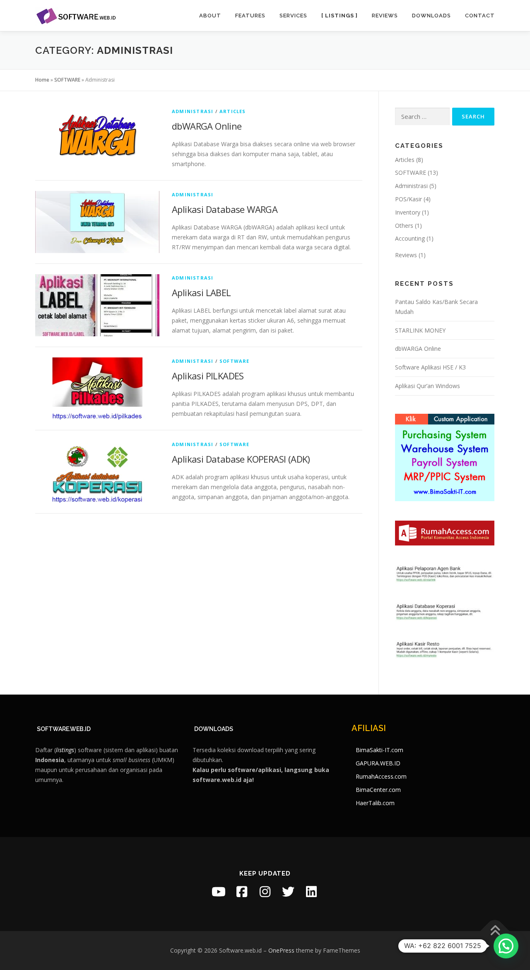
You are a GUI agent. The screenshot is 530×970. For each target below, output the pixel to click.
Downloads (431, 15)
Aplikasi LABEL (201, 292)
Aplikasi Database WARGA (224, 209)
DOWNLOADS (213, 729)
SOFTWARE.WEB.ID (64, 729)
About (210, 15)
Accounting (410, 238)
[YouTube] (218, 892)
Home (42, 79)
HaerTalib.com (375, 803)
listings (65, 750)
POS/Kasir (408, 199)
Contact (480, 15)
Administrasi (192, 111)
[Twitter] (288, 892)
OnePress (281, 950)
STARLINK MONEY (420, 330)
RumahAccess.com (381, 776)
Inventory (407, 212)
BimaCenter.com (378, 790)
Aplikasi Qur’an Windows (427, 386)
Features (250, 15)
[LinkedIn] (311, 892)
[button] (506, 946)
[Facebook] (242, 892)
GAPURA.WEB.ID (378, 763)
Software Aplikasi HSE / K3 (430, 367)
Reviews (385, 15)
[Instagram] (265, 892)
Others (404, 225)
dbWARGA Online (207, 126)
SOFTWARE (67, 79)
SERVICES (293, 15)
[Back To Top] (495, 931)
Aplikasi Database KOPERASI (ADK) (241, 459)
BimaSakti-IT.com (379, 750)
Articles (232, 111)
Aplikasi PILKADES (208, 375)
